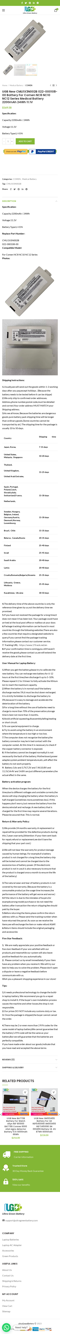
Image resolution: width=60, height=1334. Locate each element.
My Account (8, 1300)
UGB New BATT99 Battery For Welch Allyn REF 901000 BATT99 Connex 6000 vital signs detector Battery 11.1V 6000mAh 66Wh (15, 1126)
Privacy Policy (9, 1286)
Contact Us (8, 1275)
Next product (56, 85)
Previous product (50, 85)
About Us (7, 1269)
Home (4, 85)
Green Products (10, 1256)
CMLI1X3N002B (13, 184)
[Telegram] (38, 3)
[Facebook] (22, 3)
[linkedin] (34, 3)
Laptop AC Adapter (12, 1245)
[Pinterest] (30, 3)
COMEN (28, 85)
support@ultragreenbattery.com (21, 1220)
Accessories (8, 1250)
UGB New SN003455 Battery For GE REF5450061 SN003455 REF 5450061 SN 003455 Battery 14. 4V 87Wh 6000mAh (44, 1125)
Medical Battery (16, 85)
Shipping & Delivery (13, 1067)
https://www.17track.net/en (33, 645)
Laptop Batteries (10, 1239)
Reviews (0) (8, 1059)
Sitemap (6, 1311)
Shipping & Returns (11, 1281)
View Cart (7, 1305)
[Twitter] (26, 3)
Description (9, 201)
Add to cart (25, 141)
